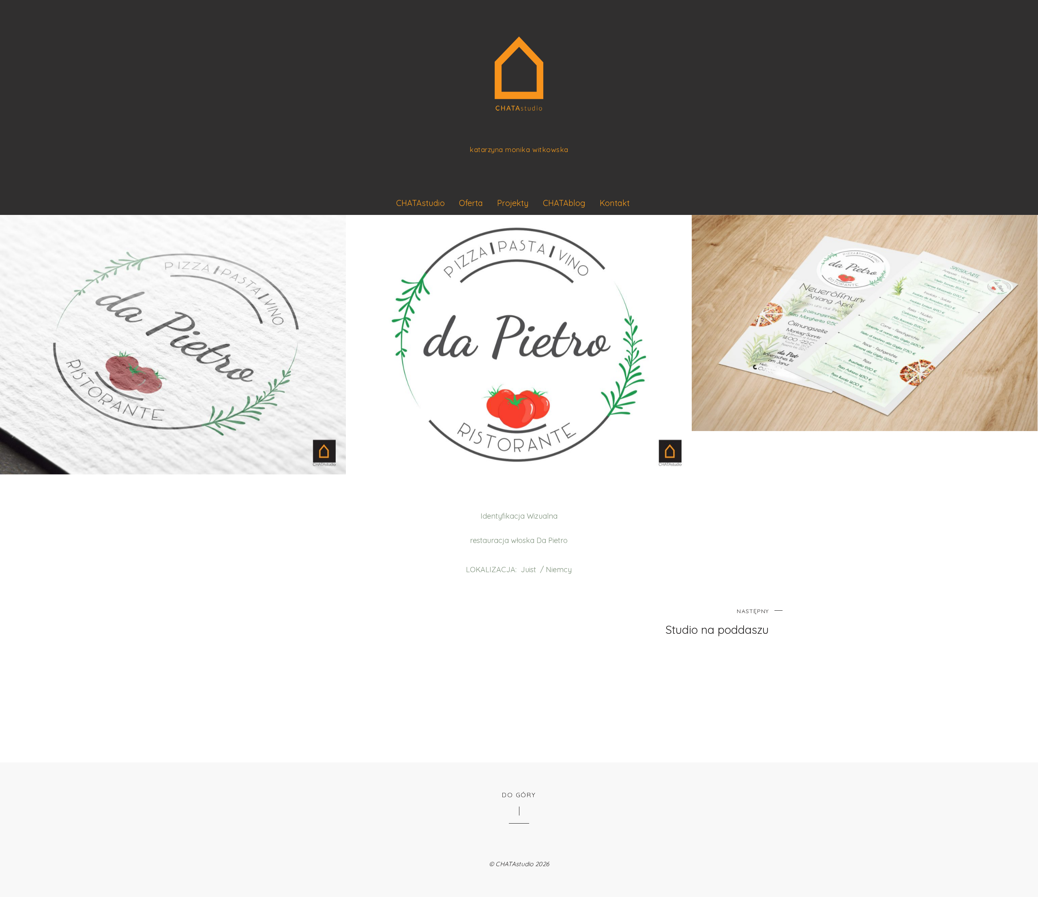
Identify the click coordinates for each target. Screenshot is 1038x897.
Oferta (471, 203)
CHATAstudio (420, 203)
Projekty (513, 203)
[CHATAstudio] (519, 98)
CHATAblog (564, 203)
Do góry (519, 795)
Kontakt (615, 203)
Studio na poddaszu (717, 622)
